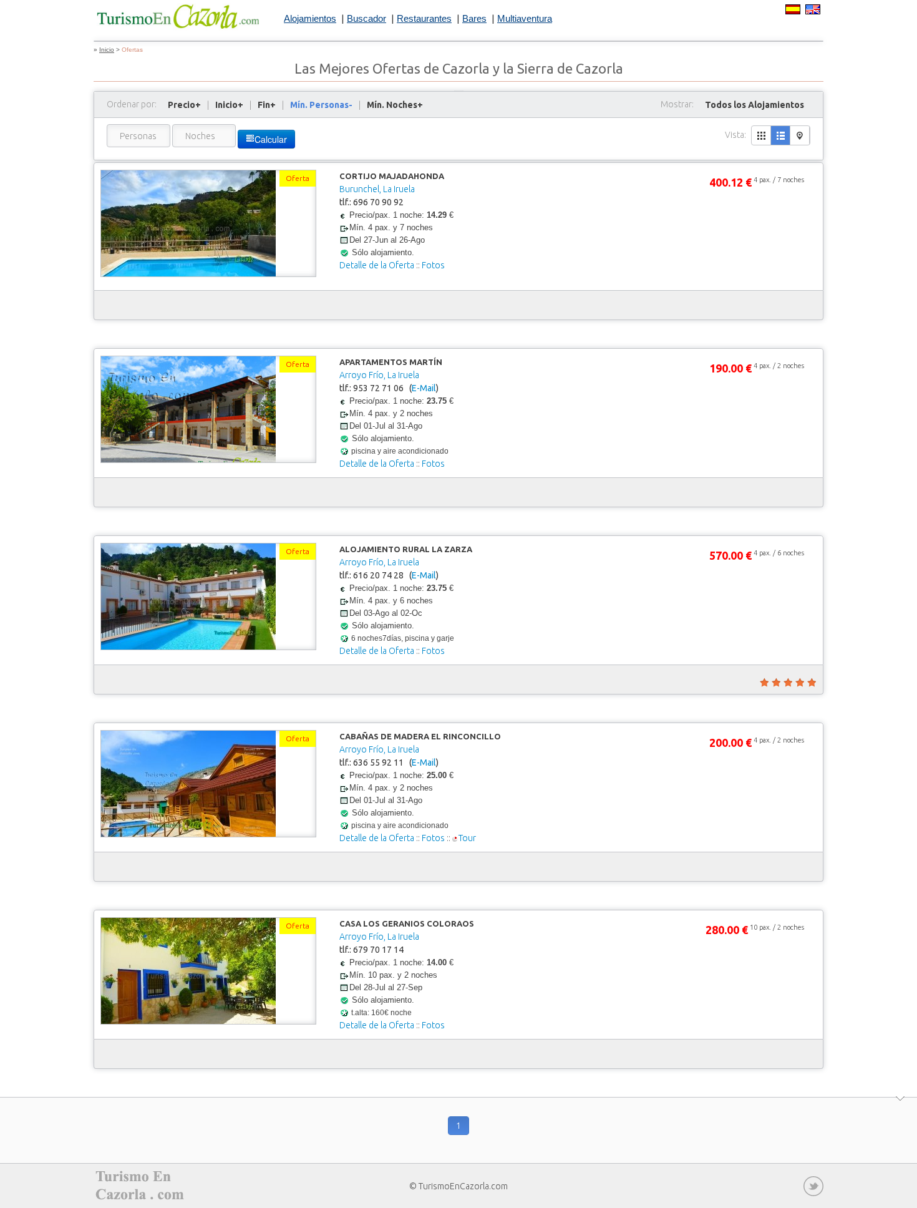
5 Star (811, 683)
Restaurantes (424, 19)
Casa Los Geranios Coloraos (406, 923)
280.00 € (727, 929)
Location (800, 135)
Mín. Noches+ (395, 105)
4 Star (799, 683)
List (780, 135)
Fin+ (267, 105)
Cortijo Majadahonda (391, 176)
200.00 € (730, 742)
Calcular (271, 139)
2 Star (775, 683)
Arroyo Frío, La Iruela (379, 375)
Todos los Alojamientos (754, 105)
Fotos (433, 265)
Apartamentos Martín (390, 362)
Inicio (106, 49)
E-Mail (424, 388)
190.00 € (730, 368)
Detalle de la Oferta (376, 265)
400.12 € (730, 182)
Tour (467, 838)
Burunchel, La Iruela (377, 189)
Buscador (366, 19)
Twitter (813, 1186)
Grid (761, 135)
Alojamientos (310, 19)
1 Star (764, 683)
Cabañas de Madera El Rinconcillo (420, 736)
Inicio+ (229, 105)
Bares (474, 19)
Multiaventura (524, 19)
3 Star (787, 683)
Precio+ (184, 105)
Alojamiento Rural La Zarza (405, 549)
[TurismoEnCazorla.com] (178, 17)
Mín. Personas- (321, 105)
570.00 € (730, 555)
